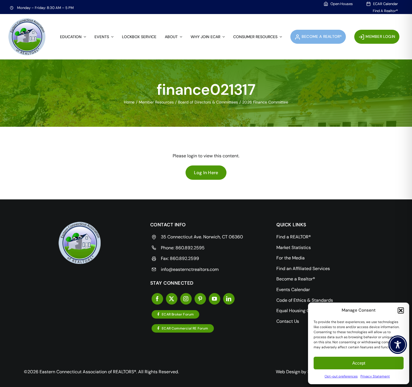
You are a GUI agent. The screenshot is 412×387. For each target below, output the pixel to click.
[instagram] (186, 299)
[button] (401, 310)
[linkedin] (229, 299)
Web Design (288, 372)
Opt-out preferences (341, 376)
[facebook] (157, 299)
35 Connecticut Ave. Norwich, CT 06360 (202, 237)
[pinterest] (200, 299)
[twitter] (171, 299)
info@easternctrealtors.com (190, 269)
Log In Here (206, 173)
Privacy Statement (375, 376)
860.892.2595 (190, 248)
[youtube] (214, 299)
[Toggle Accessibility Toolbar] (397, 344)
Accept (358, 363)
